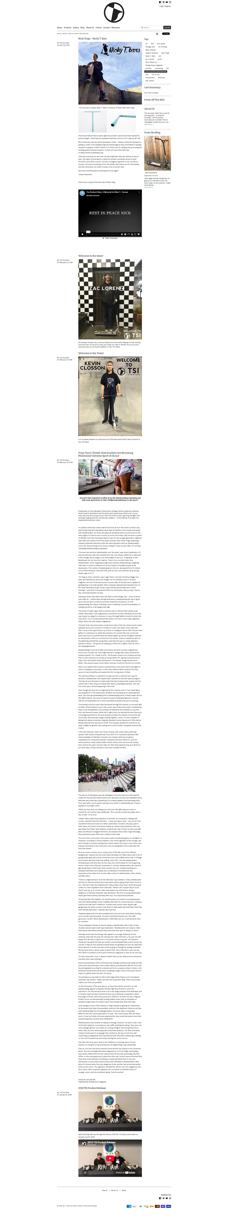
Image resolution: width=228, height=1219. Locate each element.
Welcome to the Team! (91, 353)
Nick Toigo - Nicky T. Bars (92, 38)
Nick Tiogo (165, 53)
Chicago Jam (150, 47)
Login (161, 6)
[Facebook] (160, 2)
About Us (90, 27)
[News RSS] (157, 33)
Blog (82, 27)
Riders (76, 27)
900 (152, 44)
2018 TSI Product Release (92, 1088)
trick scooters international (78, 33)
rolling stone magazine (154, 65)
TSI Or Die (155, 74)
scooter (148, 68)
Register (168, 6)
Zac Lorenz (149, 81)
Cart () (167, 27)
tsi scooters (149, 78)
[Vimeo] (163, 2)
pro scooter (149, 59)
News (65, 33)
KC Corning (162, 47)
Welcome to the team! (90, 256)
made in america (151, 53)
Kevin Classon (150, 50)
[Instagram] (170, 2)
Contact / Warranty (111, 27)
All (146, 44)
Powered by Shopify (90, 1206)
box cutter (161, 44)
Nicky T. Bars (150, 56)
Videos (99, 27)
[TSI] (114, 12)
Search (104, 1190)
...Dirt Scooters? (150, 173)
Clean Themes (78, 1206)
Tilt (167, 68)
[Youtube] (167, 2)
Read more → (149, 124)
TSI (146, 74)
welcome (161, 78)
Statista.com (100, 565)
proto (160, 59)
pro (160, 56)
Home (59, 27)
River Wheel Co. (151, 62)
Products (67, 27)
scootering (159, 68)
